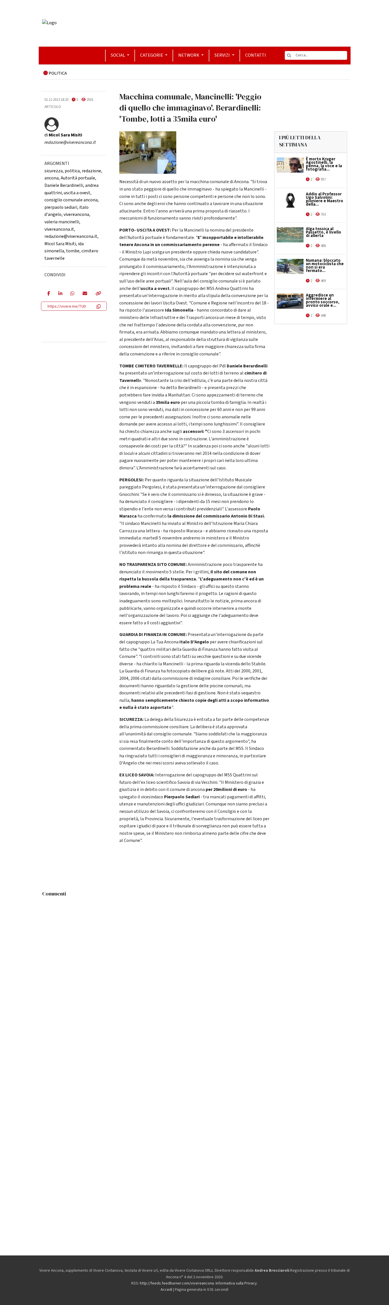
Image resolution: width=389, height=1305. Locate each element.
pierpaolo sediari (60, 207)
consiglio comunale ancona (71, 200)
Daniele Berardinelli (63, 185)
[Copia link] (98, 293)
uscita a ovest (77, 193)
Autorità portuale (78, 178)
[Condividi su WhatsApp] (72, 293)
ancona (51, 178)
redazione (91, 171)
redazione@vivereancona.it (70, 236)
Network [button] (189, 55)
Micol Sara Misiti (60, 244)
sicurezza (53, 171)
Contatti (255, 55)
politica (72, 171)
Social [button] (118, 55)
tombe (72, 251)
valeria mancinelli (61, 222)
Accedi (166, 1289)
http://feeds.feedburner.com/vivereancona (177, 1283)
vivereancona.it (59, 229)
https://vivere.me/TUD (67, 306)
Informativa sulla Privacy (236, 1283)
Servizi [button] (222, 55)
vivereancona (76, 214)
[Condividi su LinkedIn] (60, 293)
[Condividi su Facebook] (48, 293)
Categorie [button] (152, 55)
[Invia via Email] (85, 293)
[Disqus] (194, 970)
